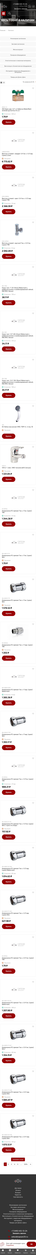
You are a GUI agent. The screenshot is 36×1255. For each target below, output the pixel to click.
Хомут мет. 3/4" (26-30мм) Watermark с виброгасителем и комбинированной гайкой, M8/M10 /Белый (17, 382)
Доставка (18, 1188)
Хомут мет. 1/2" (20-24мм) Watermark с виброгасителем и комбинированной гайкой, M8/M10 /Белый (17, 335)
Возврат (18, 1192)
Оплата (18, 1190)
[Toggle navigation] (3, 13)
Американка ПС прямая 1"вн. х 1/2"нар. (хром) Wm (15, 914)
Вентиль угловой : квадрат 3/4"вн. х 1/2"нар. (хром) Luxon (17, 154)
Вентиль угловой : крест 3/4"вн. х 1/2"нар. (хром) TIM (16, 199)
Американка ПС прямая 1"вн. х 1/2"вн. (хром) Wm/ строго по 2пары (17, 824)
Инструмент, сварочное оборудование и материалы (18, 71)
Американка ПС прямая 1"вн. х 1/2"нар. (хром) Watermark (15, 869)
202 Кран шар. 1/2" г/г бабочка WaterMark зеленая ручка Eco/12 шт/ (16, 109)
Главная (2, 30)
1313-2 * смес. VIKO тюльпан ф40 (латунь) (16, 467)
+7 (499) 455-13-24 (20, 4)
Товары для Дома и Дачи (18, 77)
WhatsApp (15, 1240)
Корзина (25, 1252)
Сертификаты (18, 1197)
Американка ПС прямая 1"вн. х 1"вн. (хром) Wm (17, 556)
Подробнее (10, 1245)
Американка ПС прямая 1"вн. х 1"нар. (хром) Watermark (17, 690)
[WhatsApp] (29, 6)
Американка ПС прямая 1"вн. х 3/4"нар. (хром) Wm (15, 1092)
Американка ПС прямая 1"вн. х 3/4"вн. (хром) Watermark (18, 1003)
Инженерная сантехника (18, 38)
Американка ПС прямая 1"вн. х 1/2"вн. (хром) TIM (17, 779)
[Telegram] (33, 6)
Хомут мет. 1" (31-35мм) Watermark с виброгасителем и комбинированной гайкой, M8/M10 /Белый (17, 289)
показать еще (18, 1159)
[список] (4, 82)
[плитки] (1, 82)
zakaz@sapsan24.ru (19, 1237)
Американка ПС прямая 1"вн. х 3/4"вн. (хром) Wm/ (18, 1048)
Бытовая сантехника (18, 44)
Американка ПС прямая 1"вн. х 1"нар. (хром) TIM (17, 645)
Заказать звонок (20, 9)
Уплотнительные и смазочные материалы (18, 60)
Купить (9, 122)
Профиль (33, 1252)
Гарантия (18, 1195)
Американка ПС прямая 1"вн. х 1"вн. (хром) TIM (17, 511)
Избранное (18, 1252)
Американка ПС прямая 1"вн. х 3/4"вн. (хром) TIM (18, 958)
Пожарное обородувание (18, 55)
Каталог (11, 30)
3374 (25, 1164)
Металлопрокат (18, 49)
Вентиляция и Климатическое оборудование (18, 66)
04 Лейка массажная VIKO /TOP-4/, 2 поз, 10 (17, 427)
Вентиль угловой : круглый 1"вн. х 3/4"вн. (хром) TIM (16, 243)
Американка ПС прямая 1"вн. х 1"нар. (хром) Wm (17, 735)
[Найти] (9, 13)
